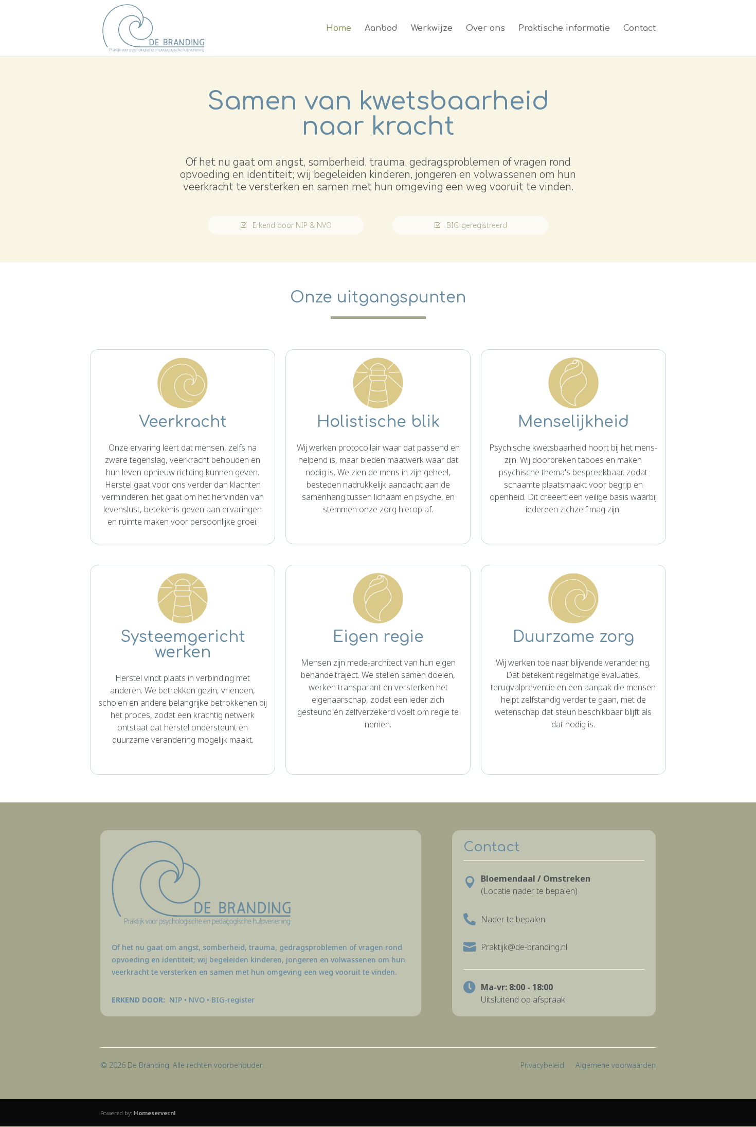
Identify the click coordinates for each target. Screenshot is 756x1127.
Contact (639, 29)
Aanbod (381, 29)
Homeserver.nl (155, 1113)
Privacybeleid (542, 1065)
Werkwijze (432, 29)
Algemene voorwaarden (615, 1065)
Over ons (485, 29)
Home (338, 29)
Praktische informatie (564, 29)
